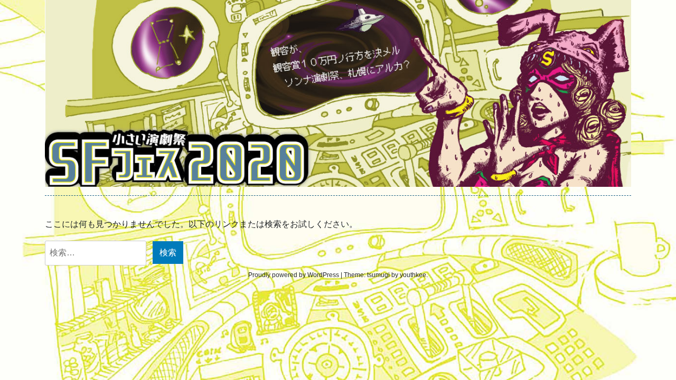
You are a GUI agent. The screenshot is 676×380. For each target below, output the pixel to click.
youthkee (413, 275)
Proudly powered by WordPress (293, 275)
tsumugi (378, 275)
